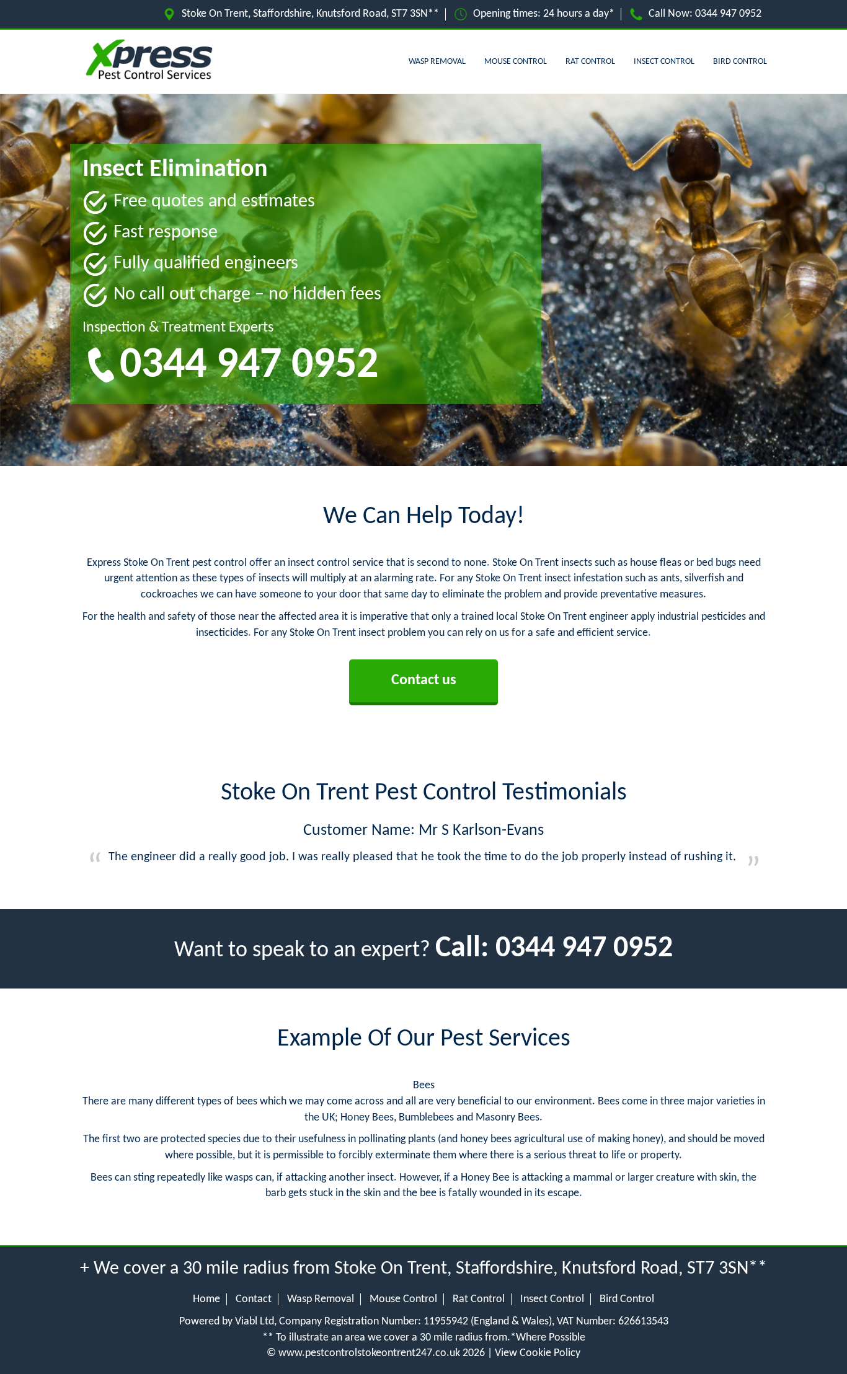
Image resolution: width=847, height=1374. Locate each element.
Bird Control (740, 61)
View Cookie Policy (537, 1353)
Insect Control (664, 61)
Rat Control (590, 61)
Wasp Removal (437, 61)
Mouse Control (515, 61)
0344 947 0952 (728, 14)
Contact (254, 1299)
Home (206, 1299)
